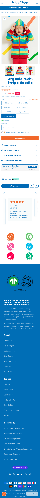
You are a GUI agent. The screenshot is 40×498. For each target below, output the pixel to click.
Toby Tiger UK (12, 490)
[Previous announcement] (3, 8)
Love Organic (9, 346)
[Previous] (4, 193)
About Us (8, 340)
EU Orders (8, 371)
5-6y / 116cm (23, 112)
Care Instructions (11, 410)
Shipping (12, 96)
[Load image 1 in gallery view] (9, 71)
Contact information (21, 496)
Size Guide (8, 405)
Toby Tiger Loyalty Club (14, 428)
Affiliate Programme (12, 438)
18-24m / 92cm (23, 103)
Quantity (4, 123)
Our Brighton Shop (12, 444)
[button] (2, 2)
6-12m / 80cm (8, 103)
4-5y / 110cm (9, 112)
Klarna (7, 415)
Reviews (7, 366)
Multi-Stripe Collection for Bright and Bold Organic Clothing (22, 12)
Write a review (15, 186)
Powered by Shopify (22, 490)
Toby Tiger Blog (10, 459)
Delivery (7, 384)
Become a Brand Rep (13, 433)
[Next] (35, 193)
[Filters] (32, 186)
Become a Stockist (12, 454)
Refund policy (33, 490)
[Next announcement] (36, 8)
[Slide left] (2, 71)
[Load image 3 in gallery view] (30, 71)
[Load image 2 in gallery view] (20, 71)
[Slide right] (38, 71)
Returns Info (9, 389)
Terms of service (20, 493)
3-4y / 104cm (21, 107)
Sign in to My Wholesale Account (18, 449)
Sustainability (10, 351)
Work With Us (10, 361)
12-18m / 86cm (8, 116)
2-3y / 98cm (7, 107)
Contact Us (8, 395)
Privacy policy (10, 493)
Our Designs (9, 356)
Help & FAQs (9, 400)
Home (2, 12)
